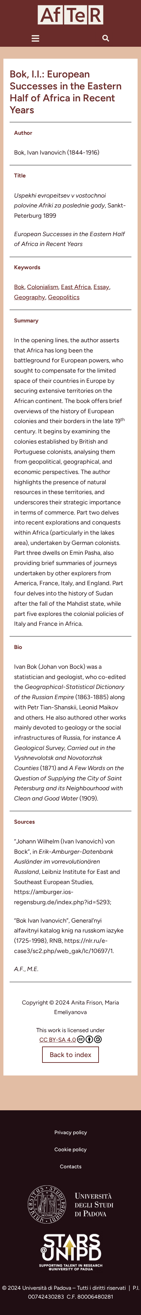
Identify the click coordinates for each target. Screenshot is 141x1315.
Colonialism (42, 287)
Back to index (70, 1055)
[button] (35, 38)
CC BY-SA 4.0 (57, 1039)
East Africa (76, 287)
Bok (19, 287)
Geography (29, 297)
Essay (101, 287)
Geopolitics (63, 297)
